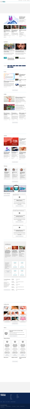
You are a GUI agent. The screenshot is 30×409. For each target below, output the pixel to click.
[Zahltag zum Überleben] (17, 58)
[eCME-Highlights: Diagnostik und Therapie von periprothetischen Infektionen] (8, 247)
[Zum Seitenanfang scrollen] (29, 408)
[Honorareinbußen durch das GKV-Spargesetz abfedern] (15, 27)
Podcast (11, 398)
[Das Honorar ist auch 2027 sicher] (22, 27)
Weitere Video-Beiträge (15, 361)
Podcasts (20, 65)
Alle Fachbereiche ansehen (15, 323)
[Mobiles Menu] (1, 1)
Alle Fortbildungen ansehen (8, 271)
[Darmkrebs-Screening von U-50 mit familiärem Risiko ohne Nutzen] (9, 99)
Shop (23, 0)
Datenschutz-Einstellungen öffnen (19, 221)
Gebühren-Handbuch (20, 0)
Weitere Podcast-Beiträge (6, 195)
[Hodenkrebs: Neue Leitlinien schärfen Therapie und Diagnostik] (22, 149)
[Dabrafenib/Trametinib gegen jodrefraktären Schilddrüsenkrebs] (11, 20)
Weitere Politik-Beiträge (15, 122)
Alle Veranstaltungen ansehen (7, 289)
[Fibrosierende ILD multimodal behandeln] (15, 149)
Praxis (8, 65)
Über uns (17, 395)
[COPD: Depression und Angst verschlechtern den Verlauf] (7, 27)
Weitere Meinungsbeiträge (15, 181)
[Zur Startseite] (3, 1)
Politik (11, 65)
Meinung (17, 65)
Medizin (14, 65)
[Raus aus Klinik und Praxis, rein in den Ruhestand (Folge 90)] (11, 141)
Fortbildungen (23, 65)
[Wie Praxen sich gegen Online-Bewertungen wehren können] (9, 76)
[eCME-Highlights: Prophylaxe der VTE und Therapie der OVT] (15, 247)
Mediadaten (18, 396)
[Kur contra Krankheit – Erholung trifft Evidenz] (22, 247)
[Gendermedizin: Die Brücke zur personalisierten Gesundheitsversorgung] (20, 47)
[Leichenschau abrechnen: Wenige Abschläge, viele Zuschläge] (17, 85)
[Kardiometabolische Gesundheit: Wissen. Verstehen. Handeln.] (9, 47)
